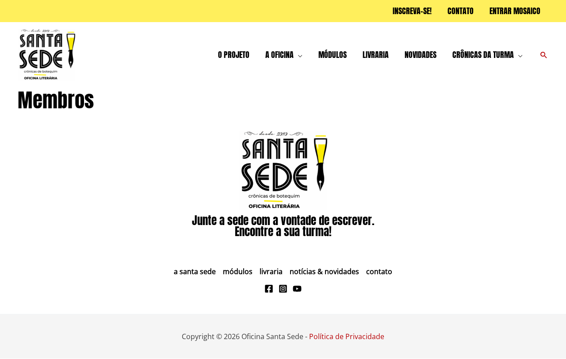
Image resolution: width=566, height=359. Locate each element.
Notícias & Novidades (324, 271)
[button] (298, 54)
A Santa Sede (195, 271)
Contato (379, 271)
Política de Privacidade (346, 336)
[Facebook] (268, 288)
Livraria (271, 271)
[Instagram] (283, 288)
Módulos (237, 271)
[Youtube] (297, 288)
